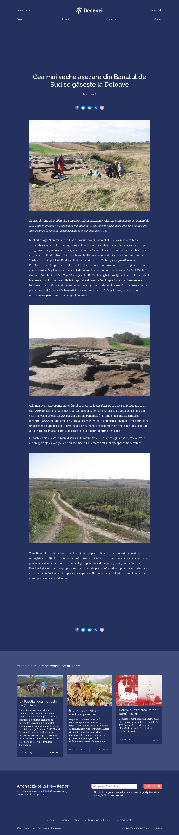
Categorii (64, 19)
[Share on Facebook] (77, 107)
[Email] (102, 107)
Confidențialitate (124, 820)
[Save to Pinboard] (96, 107)
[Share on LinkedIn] (89, 107)
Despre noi (111, 19)
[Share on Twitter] (83, 107)
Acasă (19, 19)
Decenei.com (30, 828)
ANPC (76, 820)
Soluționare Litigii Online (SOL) (98, 820)
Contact (158, 19)
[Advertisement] (89, 42)
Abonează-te (23, 10)
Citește (54, 753)
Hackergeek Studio (153, 828)
